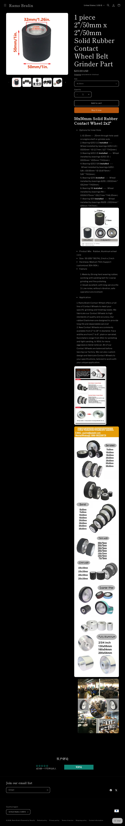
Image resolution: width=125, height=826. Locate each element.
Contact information (96, 820)
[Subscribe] (47, 790)
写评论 (79, 767)
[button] (5, 5)
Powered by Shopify (28, 820)
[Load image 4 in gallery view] (47, 82)
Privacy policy (54, 820)
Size (76, 79)
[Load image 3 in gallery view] (37, 82)
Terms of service (67, 820)
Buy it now (97, 110)
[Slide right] (65, 82)
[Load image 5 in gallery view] (57, 82)
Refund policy (42, 820)
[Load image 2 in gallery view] (26, 82)
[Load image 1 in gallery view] (16, 82)
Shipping (77, 74)
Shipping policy (81, 820)
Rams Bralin (16, 820)
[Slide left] (8, 82)
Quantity (77, 90)
